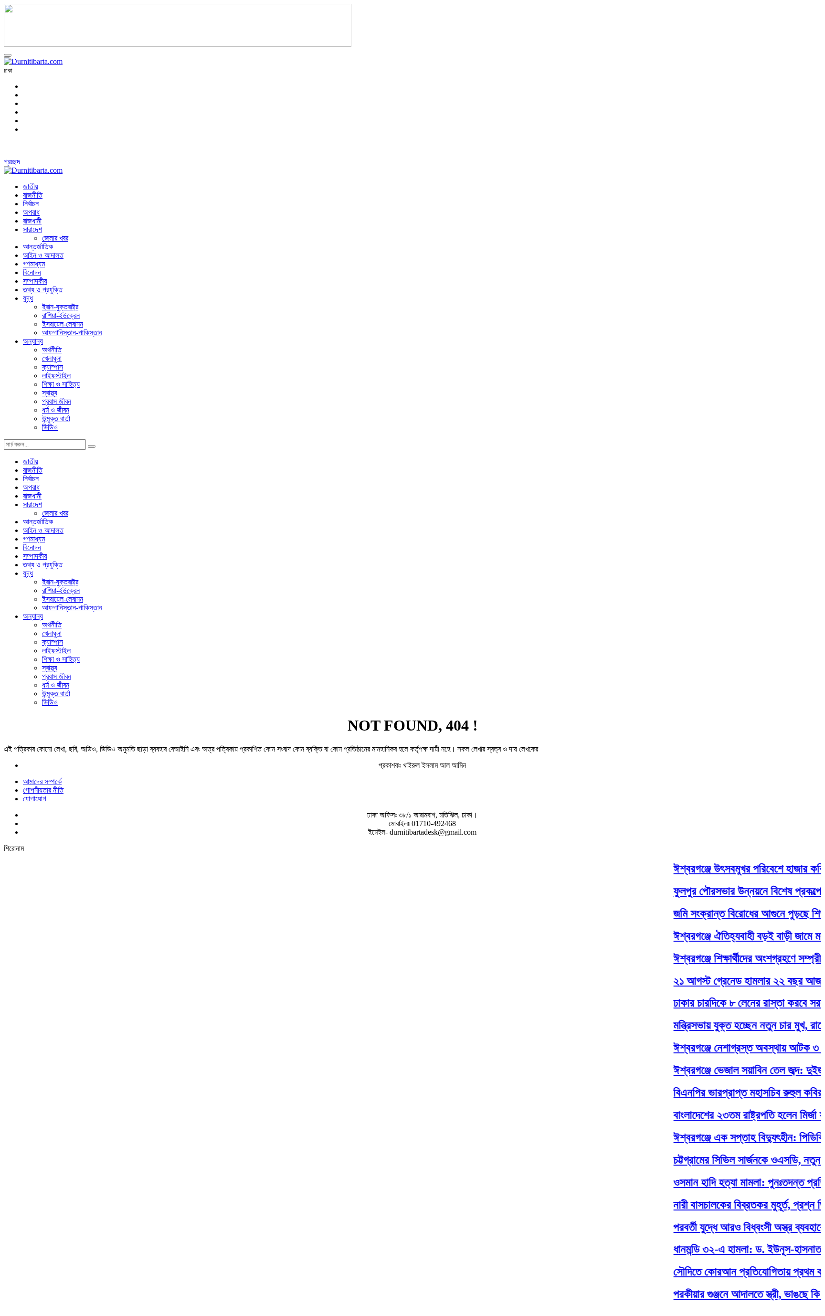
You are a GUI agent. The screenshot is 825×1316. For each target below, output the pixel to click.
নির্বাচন (31, 204)
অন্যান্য (33, 341)
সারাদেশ (32, 229)
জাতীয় (30, 186)
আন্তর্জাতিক (38, 247)
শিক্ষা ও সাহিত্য (61, 384)
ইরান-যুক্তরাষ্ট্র (60, 307)
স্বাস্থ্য (49, 393)
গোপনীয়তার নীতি (43, 790)
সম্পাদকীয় (35, 281)
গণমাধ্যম (34, 264)
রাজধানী (32, 221)
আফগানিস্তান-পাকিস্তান (72, 333)
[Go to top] (7, 55)
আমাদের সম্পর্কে (42, 781)
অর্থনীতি (52, 350)
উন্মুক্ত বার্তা (56, 418)
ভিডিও (50, 427)
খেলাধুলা (52, 358)
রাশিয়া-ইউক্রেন (61, 315)
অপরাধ (31, 212)
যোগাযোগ (34, 799)
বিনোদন (32, 272)
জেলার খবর (55, 238)
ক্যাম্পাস (52, 367)
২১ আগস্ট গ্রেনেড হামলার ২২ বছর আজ (737, 980)
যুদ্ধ (28, 298)
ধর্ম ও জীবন (55, 410)
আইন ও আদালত (43, 255)
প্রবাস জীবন (56, 401)
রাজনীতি (32, 195)
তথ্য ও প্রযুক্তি (43, 290)
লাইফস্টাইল (56, 375)
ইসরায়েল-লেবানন (62, 324)
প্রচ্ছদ (12, 162)
